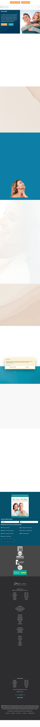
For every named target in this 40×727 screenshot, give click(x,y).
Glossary (20, 621)
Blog (20, 640)
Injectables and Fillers (20, 629)
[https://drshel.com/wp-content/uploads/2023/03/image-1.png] (20, 548)
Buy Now (34, 319)
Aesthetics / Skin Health (6, 536)
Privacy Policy (18, 713)
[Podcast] (24, 695)
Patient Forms (20, 618)
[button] (15, 2)
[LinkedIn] (21, 695)
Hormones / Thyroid (5, 527)
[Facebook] (15, 695)
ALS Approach (20, 623)
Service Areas (20, 697)
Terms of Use (8, 713)
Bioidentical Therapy (20, 609)
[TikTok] (18, 695)
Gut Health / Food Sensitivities (26, 530)
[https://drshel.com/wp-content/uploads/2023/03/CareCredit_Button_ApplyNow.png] (20, 572)
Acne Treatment (20, 632)
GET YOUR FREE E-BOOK (7, 540)
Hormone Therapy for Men (20, 607)
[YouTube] (20, 695)
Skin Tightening (20, 630)
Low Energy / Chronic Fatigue (26, 527)
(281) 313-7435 (20, 691)
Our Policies (20, 620)
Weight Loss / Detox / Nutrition (8, 530)
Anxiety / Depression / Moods (7, 533)
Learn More (5, 319)
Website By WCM (31, 713)
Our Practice (20, 638)
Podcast (20, 641)
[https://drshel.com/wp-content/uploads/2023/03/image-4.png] (20, 562)
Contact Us (25, 713)
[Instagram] (17, 695)
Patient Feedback (20, 619)
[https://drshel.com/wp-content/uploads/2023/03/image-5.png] (20, 567)
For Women (4, 24)
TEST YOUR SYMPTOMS (20, 99)
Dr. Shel (20, 637)
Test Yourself (20, 616)
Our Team (20, 639)
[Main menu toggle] (39, 7)
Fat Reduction (20, 631)
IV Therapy (20, 610)
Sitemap (13, 713)
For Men (10, 24)
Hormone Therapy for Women (20, 608)
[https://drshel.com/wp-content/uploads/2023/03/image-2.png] (20, 553)
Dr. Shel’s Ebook (20, 617)
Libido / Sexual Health (25, 533)
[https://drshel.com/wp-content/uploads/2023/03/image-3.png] (20, 557)
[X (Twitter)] (23, 695)
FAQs (20, 622)
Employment (20, 645)
